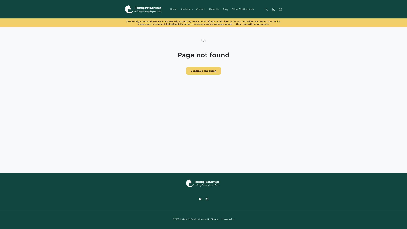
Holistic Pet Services (189, 219)
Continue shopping (203, 70)
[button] (186, 9)
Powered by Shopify (208, 219)
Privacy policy (228, 219)
